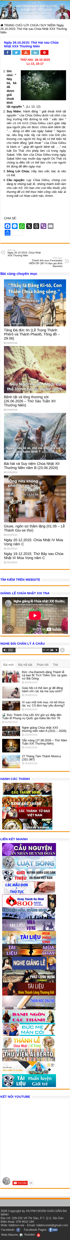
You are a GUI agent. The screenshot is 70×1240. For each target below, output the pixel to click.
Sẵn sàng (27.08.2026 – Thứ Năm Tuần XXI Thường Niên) (44, 742)
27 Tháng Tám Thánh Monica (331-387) (41, 758)
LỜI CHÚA (31, 25)
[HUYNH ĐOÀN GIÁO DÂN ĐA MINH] (35, 10)
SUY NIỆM (47, 25)
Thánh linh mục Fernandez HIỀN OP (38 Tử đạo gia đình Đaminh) (45, 262)
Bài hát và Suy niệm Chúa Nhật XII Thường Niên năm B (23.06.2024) (32, 466)
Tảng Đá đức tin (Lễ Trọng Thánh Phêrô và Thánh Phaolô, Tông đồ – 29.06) (32, 334)
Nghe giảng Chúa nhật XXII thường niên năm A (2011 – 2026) (44, 729)
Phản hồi (42, 664)
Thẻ (55, 664)
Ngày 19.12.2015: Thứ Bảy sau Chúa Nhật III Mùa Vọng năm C (33, 556)
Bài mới (8, 664)
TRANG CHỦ (12, 25)
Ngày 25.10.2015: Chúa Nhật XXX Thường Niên (24, 253)
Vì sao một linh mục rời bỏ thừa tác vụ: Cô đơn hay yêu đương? (43, 704)
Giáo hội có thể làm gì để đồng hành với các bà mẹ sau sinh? (42, 689)
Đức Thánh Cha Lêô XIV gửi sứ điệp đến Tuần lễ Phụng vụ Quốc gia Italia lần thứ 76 (31, 716)
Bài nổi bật (25, 664)
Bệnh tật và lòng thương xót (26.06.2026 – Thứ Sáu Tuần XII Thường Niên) (30, 401)
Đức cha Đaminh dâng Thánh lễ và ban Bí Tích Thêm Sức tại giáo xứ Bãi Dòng (44, 675)
